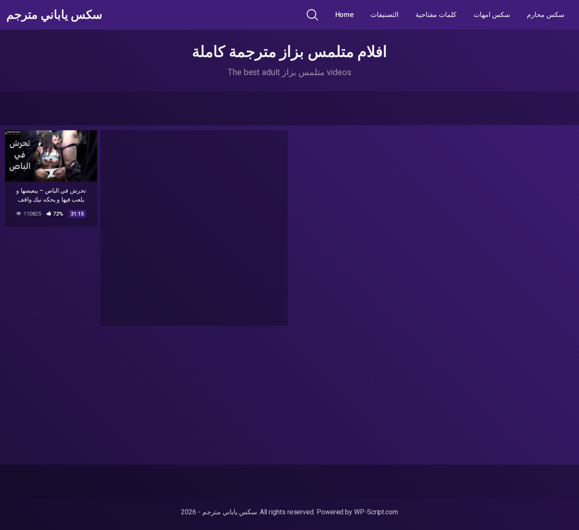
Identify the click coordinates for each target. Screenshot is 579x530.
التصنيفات (384, 15)
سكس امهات (491, 15)
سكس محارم (545, 15)
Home (344, 15)
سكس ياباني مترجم (54, 15)
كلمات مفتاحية (436, 15)
